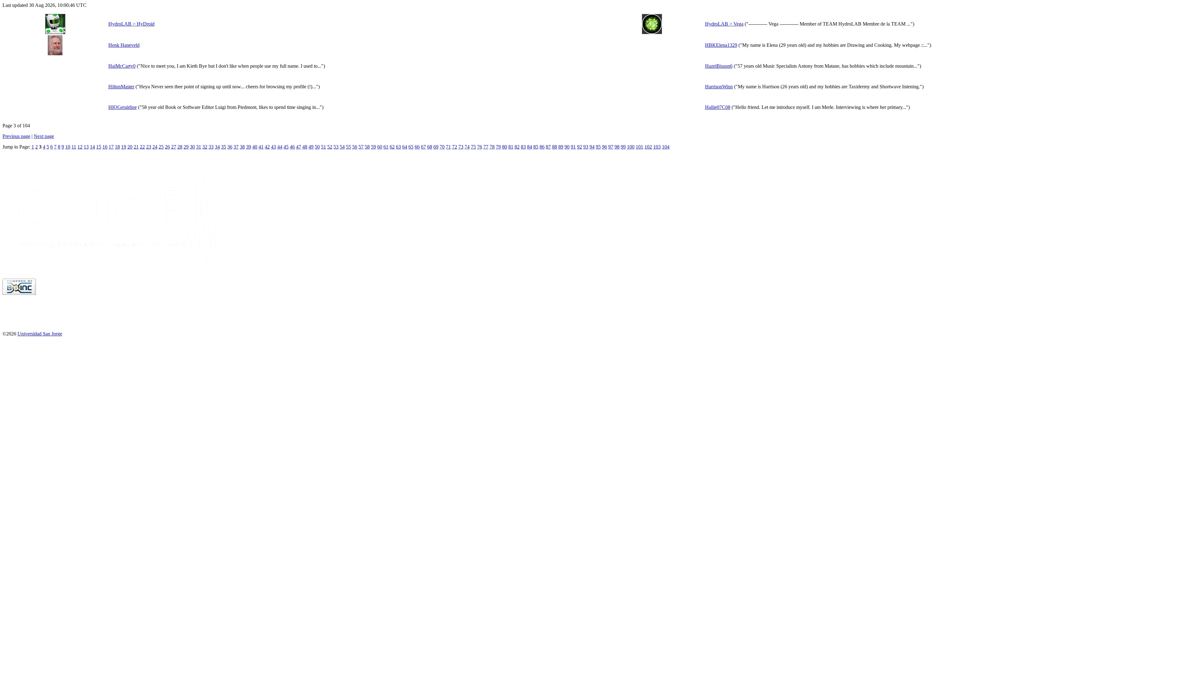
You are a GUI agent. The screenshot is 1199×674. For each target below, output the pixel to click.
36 (229, 146)
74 (467, 146)
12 (79, 146)
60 (379, 146)
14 (92, 146)
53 (335, 146)
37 (236, 146)
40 (254, 146)
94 (592, 146)
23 (148, 146)
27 (173, 146)
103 (657, 146)
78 (492, 146)
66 (417, 146)
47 (298, 146)
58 (367, 146)
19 (123, 146)
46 (292, 146)
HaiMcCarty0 (122, 66)
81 (510, 146)
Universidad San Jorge (39, 333)
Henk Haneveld (124, 45)
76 (479, 146)
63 (398, 146)
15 (98, 146)
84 (529, 146)
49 (310, 146)
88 (554, 146)
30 (192, 146)
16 (104, 146)
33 (211, 146)
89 (560, 146)
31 (198, 146)
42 (267, 146)
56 (354, 146)
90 (567, 146)
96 (604, 146)
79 (498, 146)
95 (598, 146)
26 (167, 146)
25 (161, 146)
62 (392, 146)
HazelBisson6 (719, 66)
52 (329, 146)
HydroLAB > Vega (724, 24)
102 (648, 146)
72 (454, 146)
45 (286, 146)
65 (410, 146)
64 (404, 146)
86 (542, 146)
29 (186, 146)
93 (585, 146)
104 (665, 146)
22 (142, 146)
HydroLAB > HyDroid (131, 24)
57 (360, 146)
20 (129, 146)
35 (223, 146)
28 (179, 146)
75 (473, 146)
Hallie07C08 (717, 107)
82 (517, 146)
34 (217, 146)
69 (435, 146)
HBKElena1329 (721, 45)
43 (273, 146)
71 (448, 146)
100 (630, 146)
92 (579, 146)
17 (111, 146)
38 (242, 146)
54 (342, 146)
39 (248, 146)
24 (154, 146)
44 (279, 146)
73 (460, 146)
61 (385, 146)
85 (535, 146)
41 (261, 146)
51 (323, 146)
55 (348, 146)
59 (373, 146)
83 (523, 146)
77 (485, 146)
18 (117, 146)
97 (610, 146)
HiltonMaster (121, 86)
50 (317, 146)
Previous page (16, 136)
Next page (44, 136)
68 (429, 146)
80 (504, 146)
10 (67, 146)
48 (304, 146)
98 (616, 146)
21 (136, 146)
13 (86, 146)
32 (204, 146)
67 (423, 146)
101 (639, 146)
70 (442, 146)
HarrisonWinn (719, 86)
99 (623, 146)
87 (548, 146)
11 (74, 146)
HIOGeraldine (122, 107)
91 (573, 146)
